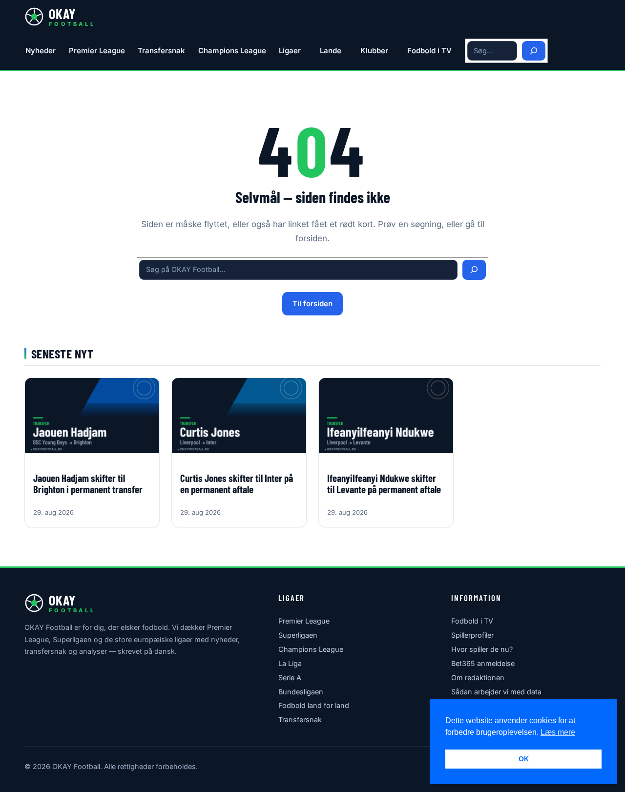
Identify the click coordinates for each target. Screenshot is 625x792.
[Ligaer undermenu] (306, 51)
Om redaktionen (477, 677)
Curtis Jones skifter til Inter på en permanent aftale (236, 483)
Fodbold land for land (313, 705)
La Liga (290, 663)
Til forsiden (312, 303)
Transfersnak (300, 719)
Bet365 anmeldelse (483, 663)
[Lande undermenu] (346, 51)
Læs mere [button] (558, 732)
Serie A (289, 677)
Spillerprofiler (472, 635)
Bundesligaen (300, 692)
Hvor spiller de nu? (482, 649)
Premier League (304, 621)
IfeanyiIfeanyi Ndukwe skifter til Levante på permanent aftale (384, 483)
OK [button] (524, 759)
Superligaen (297, 635)
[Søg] (533, 51)
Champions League (310, 649)
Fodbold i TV (472, 621)
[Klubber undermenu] (393, 51)
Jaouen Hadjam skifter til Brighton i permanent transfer (88, 483)
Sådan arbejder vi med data (496, 692)
